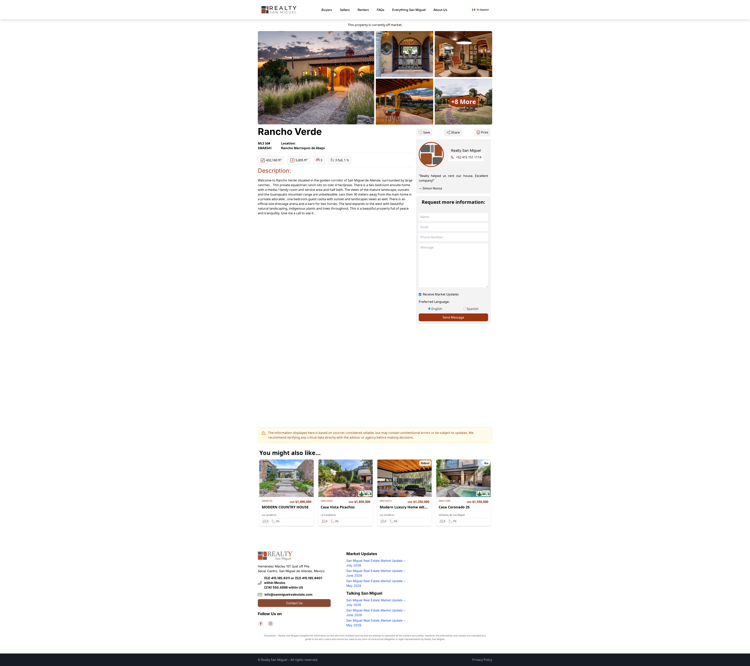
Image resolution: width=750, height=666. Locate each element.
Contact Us (294, 603)
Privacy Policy (482, 660)
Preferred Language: (434, 302)
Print (484, 132)
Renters (363, 10)
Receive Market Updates (441, 294)
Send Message (453, 317)
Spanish (473, 309)
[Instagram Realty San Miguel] (270, 624)
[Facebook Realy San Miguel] (261, 624)
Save (426, 132)
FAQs (380, 10)
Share (455, 132)
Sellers (345, 10)
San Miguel (409, 10)
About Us (440, 10)
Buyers (326, 10)
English (436, 309)
